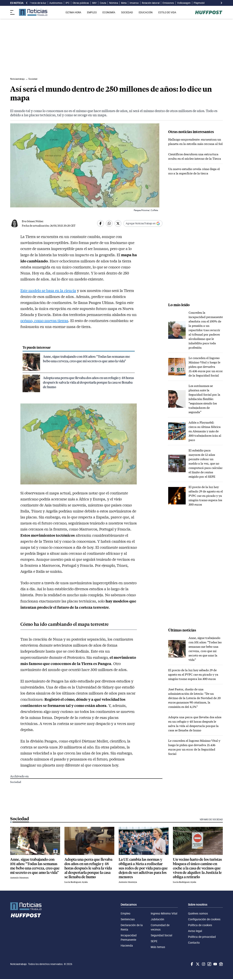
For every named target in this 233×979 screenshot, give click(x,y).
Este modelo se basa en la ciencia (48, 290)
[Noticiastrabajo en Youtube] (215, 964)
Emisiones (168, 3)
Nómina (113, 3)
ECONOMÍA (108, 12)
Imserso (134, 3)
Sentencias (128, 919)
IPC (68, 3)
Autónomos (55, 3)
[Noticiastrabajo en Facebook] (191, 964)
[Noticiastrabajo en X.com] (197, 964)
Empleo (125, 913)
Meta (124, 3)
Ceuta (103, 3)
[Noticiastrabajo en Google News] (220, 964)
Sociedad (15, 782)
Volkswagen (184, 3)
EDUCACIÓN (146, 12)
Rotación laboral (150, 3)
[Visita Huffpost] (209, 12)
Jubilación (157, 919)
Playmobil (199, 3)
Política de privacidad (202, 937)
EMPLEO (92, 12)
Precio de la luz (38, 3)
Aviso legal (195, 931)
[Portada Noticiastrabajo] (26, 906)
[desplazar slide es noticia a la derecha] (221, 3)
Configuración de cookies (204, 919)
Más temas (158, 947)
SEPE (154, 941)
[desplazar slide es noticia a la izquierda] (26, 3)
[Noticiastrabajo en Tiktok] (209, 964)
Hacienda (127, 945)
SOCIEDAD (127, 12)
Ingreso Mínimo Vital (164, 913)
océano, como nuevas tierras (44, 320)
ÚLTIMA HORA (73, 12)
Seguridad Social (161, 935)
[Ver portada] (33, 12)
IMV (94, 3)
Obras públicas (81, 3)
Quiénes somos (198, 913)
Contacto (194, 943)
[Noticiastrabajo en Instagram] (203, 964)
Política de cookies (200, 925)
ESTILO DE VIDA (167, 12)
